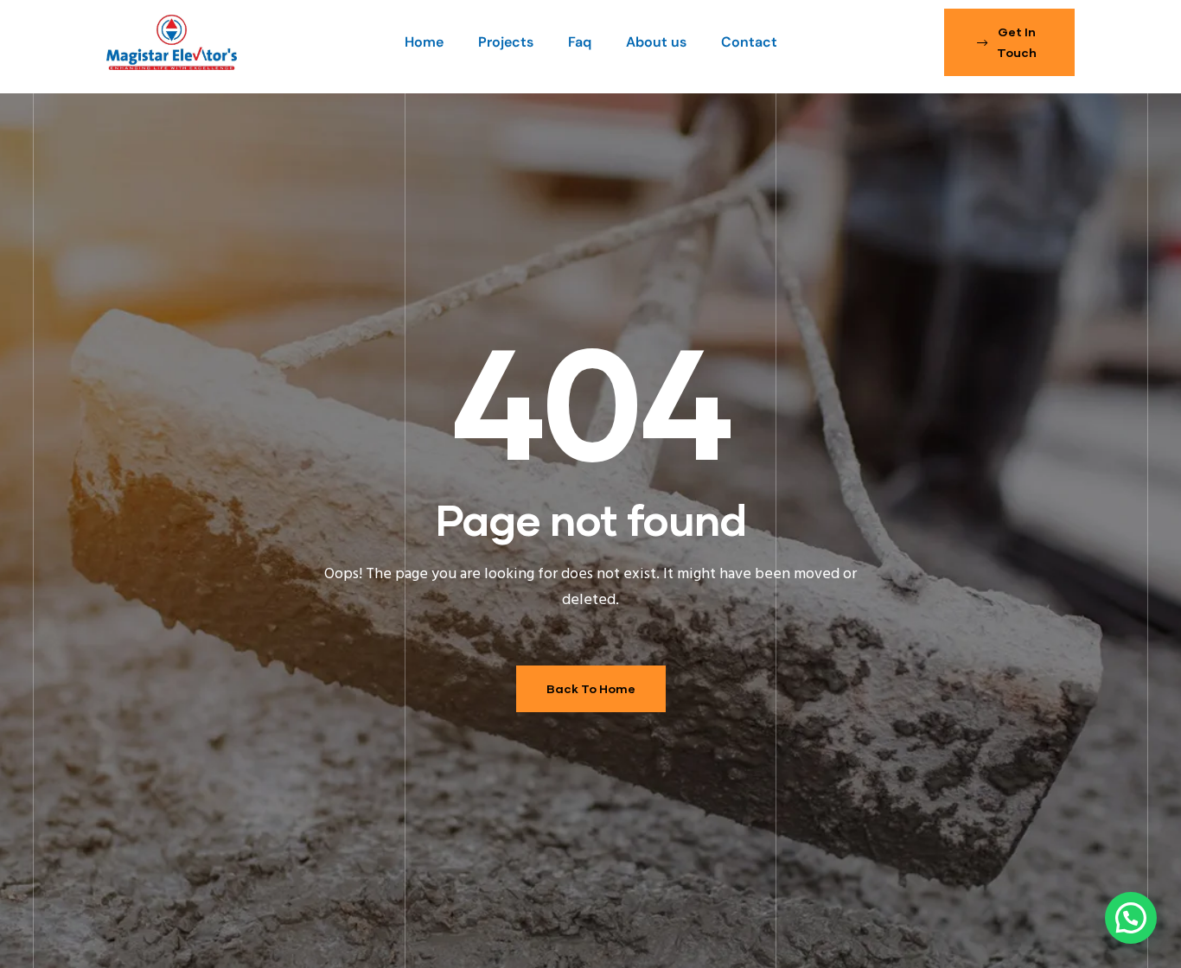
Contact (749, 42)
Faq (579, 42)
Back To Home (590, 688)
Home (424, 42)
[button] (1009, 42)
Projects (505, 42)
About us (656, 42)
